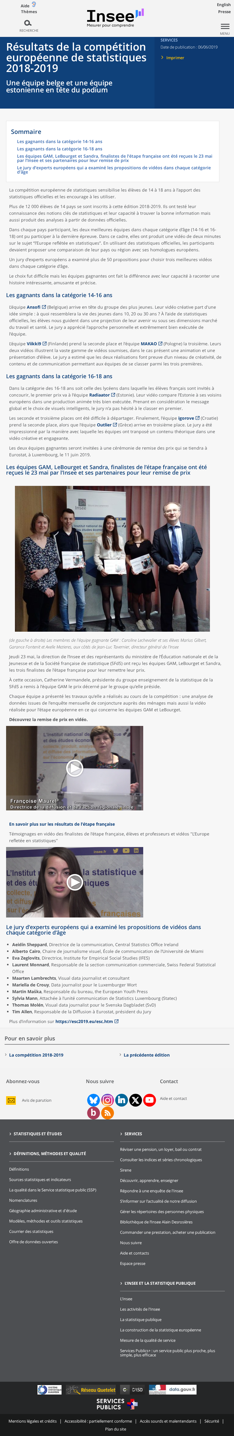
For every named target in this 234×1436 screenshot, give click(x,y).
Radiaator (99, 395)
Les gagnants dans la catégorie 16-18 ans (59, 149)
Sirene (125, 1170)
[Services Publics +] (117, 1410)
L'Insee (126, 1298)
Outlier (104, 425)
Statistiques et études (38, 1133)
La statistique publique (140, 1319)
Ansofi (34, 307)
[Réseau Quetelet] (91, 1394)
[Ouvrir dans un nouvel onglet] (74, 809)
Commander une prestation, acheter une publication (167, 1232)
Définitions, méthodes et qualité (50, 1153)
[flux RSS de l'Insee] (107, 1113)
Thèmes (29, 12)
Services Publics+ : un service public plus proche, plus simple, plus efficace (167, 1353)
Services (133, 1133)
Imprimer (175, 57)
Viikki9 (34, 343)
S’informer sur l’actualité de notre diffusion (158, 1201)
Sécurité (211, 1421)
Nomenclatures (23, 1200)
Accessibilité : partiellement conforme (98, 1421)
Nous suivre (131, 1242)
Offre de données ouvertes (33, 1241)
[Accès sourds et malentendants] (34, 6)
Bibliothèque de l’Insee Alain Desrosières (156, 1222)
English (224, 4)
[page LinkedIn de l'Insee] (121, 1100)
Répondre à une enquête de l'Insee (151, 1191)
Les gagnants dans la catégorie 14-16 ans (59, 141)
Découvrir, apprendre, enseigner (149, 1180)
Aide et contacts (134, 1253)
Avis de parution (36, 1100)
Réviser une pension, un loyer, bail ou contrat (161, 1149)
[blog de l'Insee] (93, 1113)
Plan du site (115, 1429)
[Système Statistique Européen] (50, 1394)
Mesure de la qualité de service (148, 1340)
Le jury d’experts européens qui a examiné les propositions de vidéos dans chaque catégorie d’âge (114, 170)
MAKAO (149, 343)
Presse (224, 11)
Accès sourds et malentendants (168, 1421)
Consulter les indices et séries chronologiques (161, 1159)
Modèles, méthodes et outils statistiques (46, 1221)
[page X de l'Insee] (135, 1100)
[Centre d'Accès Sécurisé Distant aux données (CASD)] (133, 1394)
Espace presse (132, 1263)
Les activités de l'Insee (140, 1309)
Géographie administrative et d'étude (43, 1210)
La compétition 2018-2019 (36, 1055)
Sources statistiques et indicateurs (40, 1179)
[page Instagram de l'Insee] (107, 1100)
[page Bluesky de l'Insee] (93, 1100)
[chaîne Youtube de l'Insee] (149, 1100)
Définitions (19, 1169)
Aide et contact (173, 1098)
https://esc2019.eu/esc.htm (84, 1021)
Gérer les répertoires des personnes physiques (162, 1211)
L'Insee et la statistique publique (160, 1283)
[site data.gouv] (173, 1394)
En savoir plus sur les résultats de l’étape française (62, 824)
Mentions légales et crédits (33, 1421)
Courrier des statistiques (31, 1231)
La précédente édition (147, 1055)
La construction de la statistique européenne (160, 1330)
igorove (186, 418)
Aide (25, 6)
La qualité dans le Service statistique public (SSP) (52, 1190)
